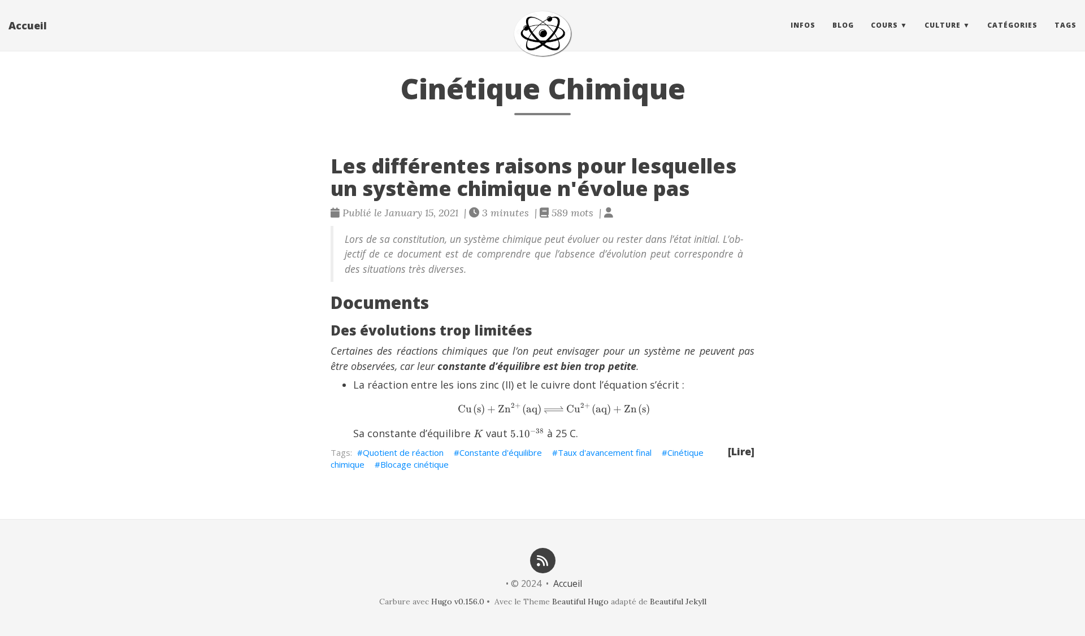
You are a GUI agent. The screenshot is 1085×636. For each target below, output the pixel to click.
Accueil (27, 25)
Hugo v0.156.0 (457, 601)
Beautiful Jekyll (678, 601)
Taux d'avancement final (605, 452)
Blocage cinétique (414, 464)
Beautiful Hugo (580, 601)
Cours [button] (884, 25)
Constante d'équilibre (500, 452)
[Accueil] (542, 33)
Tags (1065, 25)
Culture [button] (943, 25)
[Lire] (741, 451)
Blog (843, 25)
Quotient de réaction (403, 452)
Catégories (1012, 25)
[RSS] (542, 559)
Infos (803, 25)
